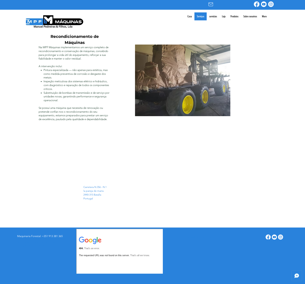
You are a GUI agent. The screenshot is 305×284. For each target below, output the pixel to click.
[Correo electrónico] (210, 4)
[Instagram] (271, 4)
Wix (189, 279)
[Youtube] (264, 4)
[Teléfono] (179, 182)
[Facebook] (256, 4)
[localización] (80, 182)
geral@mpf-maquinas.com (144, 186)
